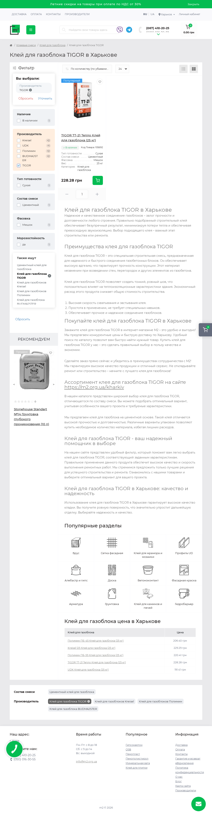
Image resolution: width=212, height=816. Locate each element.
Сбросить (25, 98)
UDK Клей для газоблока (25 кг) (88, 669)
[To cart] (98, 180)
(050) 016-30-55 (157, 32)
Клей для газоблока (52, 45)
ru (145, 14)
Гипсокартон (134, 744)
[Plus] (97, 194)
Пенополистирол (137, 758)
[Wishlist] (51, 353)
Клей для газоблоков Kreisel (31, 284)
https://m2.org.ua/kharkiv (94, 387)
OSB (128, 749)
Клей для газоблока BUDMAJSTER (31, 302)
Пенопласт (133, 754)
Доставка (19, 14)
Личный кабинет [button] (189, 14)
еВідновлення (184, 763)
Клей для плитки (136, 767)
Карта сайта (183, 785)
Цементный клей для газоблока (32, 267)
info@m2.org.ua (86, 761)
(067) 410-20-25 (157, 28)
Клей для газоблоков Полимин (31, 293)
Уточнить (45, 98)
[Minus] (67, 194)
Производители (77, 14)
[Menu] (30, 29)
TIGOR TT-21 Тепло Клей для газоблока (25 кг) (97, 662)
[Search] (64, 30)
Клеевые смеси (26, 45)
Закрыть (193, 4)
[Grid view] (194, 69)
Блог (178, 781)
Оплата (36, 14)
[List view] (183, 69)
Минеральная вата (138, 763)
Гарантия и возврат (187, 758)
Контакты (53, 14)
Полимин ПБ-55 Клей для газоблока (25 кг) (95, 655)
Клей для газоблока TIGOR (32, 276)
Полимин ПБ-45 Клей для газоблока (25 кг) (96, 640)
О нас (179, 776)
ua (152, 14)
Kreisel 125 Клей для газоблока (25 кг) (91, 647)
